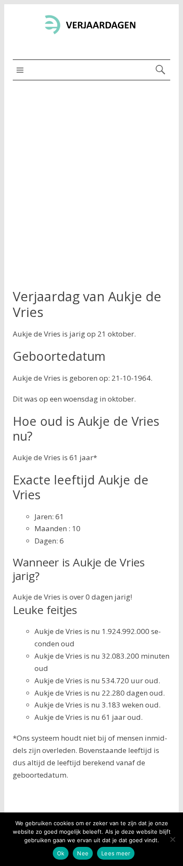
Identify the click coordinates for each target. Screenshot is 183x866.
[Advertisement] (91, 176)
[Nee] (172, 839)
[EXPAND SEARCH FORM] (160, 70)
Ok (61, 853)
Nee (83, 853)
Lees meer (115, 853)
